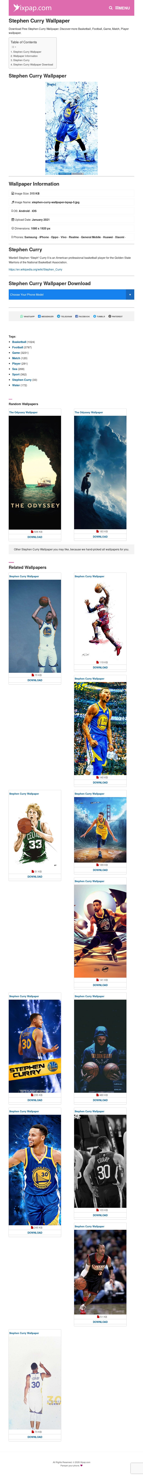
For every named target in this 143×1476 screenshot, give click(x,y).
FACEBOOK (84, 316)
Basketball (19, 342)
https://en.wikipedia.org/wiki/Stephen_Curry (35, 269)
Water (16, 385)
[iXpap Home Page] (32, 7)
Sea (15, 369)
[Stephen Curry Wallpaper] (71, 128)
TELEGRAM (66, 316)
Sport (16, 374)
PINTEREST (117, 316)
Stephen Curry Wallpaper (27, 51)
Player (16, 363)
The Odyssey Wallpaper (23, 412)
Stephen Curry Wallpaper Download (33, 64)
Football (18, 347)
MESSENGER (47, 316)
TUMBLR (100, 316)
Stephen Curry (21, 60)
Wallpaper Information (25, 56)
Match (16, 358)
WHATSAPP (29, 316)
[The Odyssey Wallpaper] (35, 473)
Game (16, 353)
